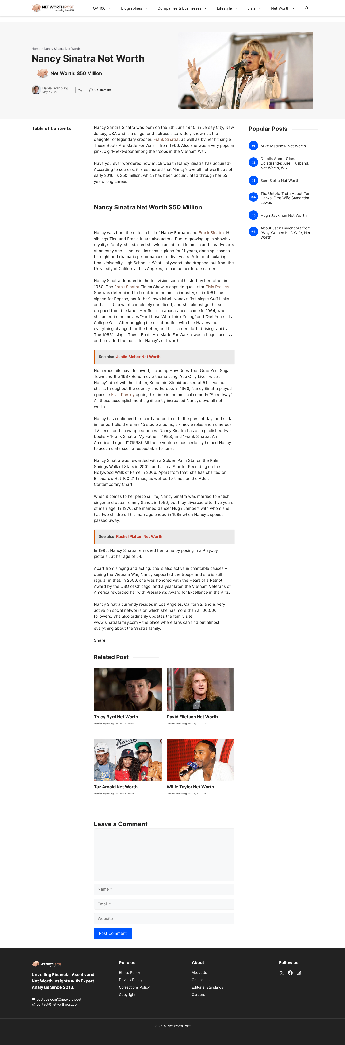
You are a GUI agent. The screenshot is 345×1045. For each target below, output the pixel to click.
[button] (306, 8)
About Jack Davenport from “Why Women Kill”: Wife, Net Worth (286, 232)
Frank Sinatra (166, 139)
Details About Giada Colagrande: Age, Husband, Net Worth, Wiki (285, 163)
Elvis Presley (217, 286)
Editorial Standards (207, 987)
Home (36, 49)
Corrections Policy (134, 987)
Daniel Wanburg (55, 88)
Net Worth (280, 8)
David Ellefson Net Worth (192, 716)
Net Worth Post (179, 1026)
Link (92, 90)
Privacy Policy (130, 980)
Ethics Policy (129, 972)
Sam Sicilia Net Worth (280, 180)
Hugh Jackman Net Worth (284, 215)
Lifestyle (224, 8)
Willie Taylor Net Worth (190, 786)
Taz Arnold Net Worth (116, 786)
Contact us (201, 980)
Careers (198, 994)
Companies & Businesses (179, 8)
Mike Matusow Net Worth (283, 146)
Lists (251, 8)
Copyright (127, 994)
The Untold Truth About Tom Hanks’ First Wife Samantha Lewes (286, 198)
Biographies (131, 8)
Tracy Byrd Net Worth (116, 716)
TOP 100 (98, 8)
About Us (199, 972)
